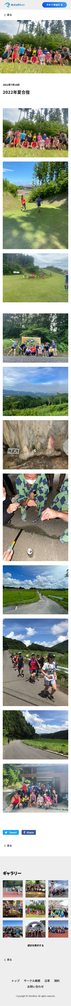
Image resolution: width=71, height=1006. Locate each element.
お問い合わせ (35, 986)
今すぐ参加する (54, 4)
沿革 (47, 981)
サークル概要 (32, 981)
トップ (15, 981)
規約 (57, 981)
